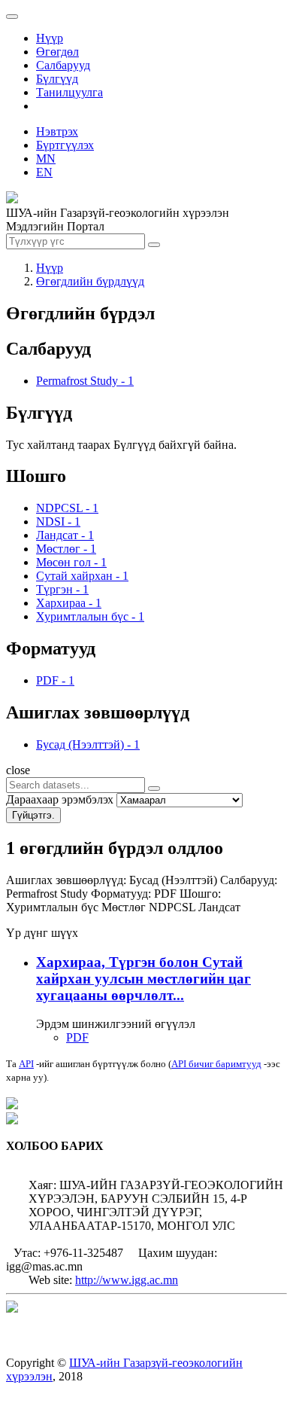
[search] (154, 788)
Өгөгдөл (57, 51)
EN (44, 172)
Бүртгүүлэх (65, 145)
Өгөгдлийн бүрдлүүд (90, 281)
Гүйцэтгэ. (33, 815)
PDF (77, 1037)
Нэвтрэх (57, 131)
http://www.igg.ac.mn (126, 1279)
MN (46, 158)
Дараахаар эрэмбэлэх (59, 799)
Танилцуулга (69, 92)
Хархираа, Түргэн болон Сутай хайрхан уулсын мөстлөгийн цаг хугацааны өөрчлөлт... (143, 978)
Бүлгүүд (57, 78)
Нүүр (49, 38)
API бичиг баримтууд (216, 1063)
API (26, 1063)
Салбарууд (63, 65)
